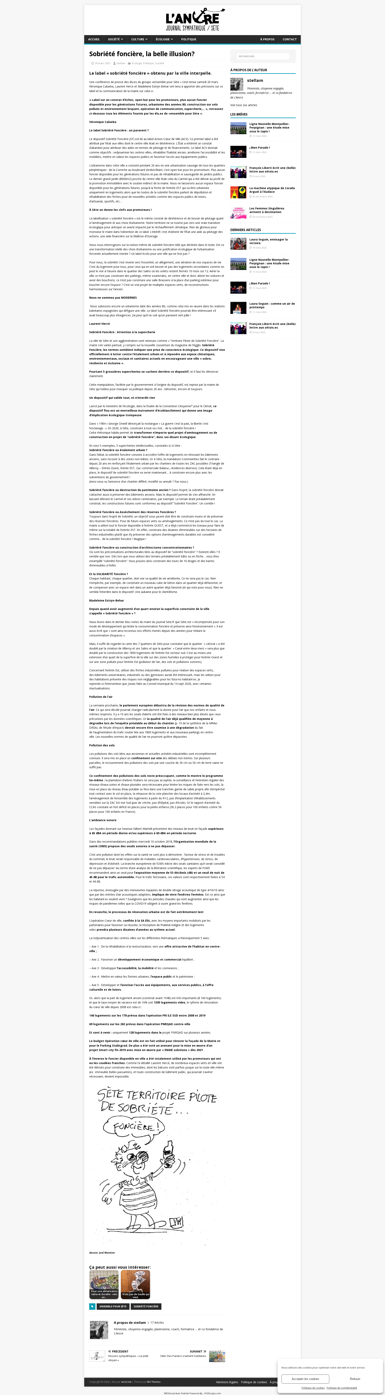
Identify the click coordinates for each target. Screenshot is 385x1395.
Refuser (355, 1379)
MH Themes (153, 1382)
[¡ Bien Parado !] (238, 155)
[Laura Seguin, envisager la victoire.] (238, 247)
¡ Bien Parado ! (259, 147)
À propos (267, 39)
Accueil (94, 39)
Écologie (163, 39)
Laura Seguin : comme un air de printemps (272, 305)
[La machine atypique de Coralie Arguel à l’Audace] (238, 196)
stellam (121, 63)
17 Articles (157, 1322)
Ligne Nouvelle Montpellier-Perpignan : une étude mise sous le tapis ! (269, 127)
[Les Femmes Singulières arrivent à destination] (238, 216)
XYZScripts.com (212, 1393)
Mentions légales (227, 1382)
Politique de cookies (313, 1388)
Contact (290, 39)
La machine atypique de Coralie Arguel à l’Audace (272, 190)
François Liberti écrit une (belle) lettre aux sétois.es (272, 169)
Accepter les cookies (305, 1379)
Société (114, 39)
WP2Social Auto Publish (176, 1393)
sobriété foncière (146, 1306)
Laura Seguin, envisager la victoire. (268, 241)
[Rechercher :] (263, 56)
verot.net (126, 1382)
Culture (137, 39)
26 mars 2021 (103, 63)
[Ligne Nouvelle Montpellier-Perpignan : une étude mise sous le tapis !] (238, 132)
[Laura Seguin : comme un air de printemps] (238, 311)
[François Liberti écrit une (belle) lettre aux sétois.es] (238, 176)
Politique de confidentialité (342, 1388)
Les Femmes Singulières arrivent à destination (266, 210)
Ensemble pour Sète (113, 1306)
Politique (188, 39)
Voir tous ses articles (243, 105)
